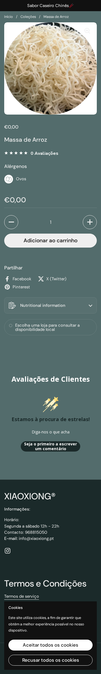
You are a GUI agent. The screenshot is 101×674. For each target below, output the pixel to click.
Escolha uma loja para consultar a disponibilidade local (47, 327)
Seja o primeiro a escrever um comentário (50, 446)
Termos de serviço (21, 596)
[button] (11, 222)
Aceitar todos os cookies (50, 645)
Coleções (28, 16)
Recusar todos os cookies (50, 660)
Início (8, 16)
